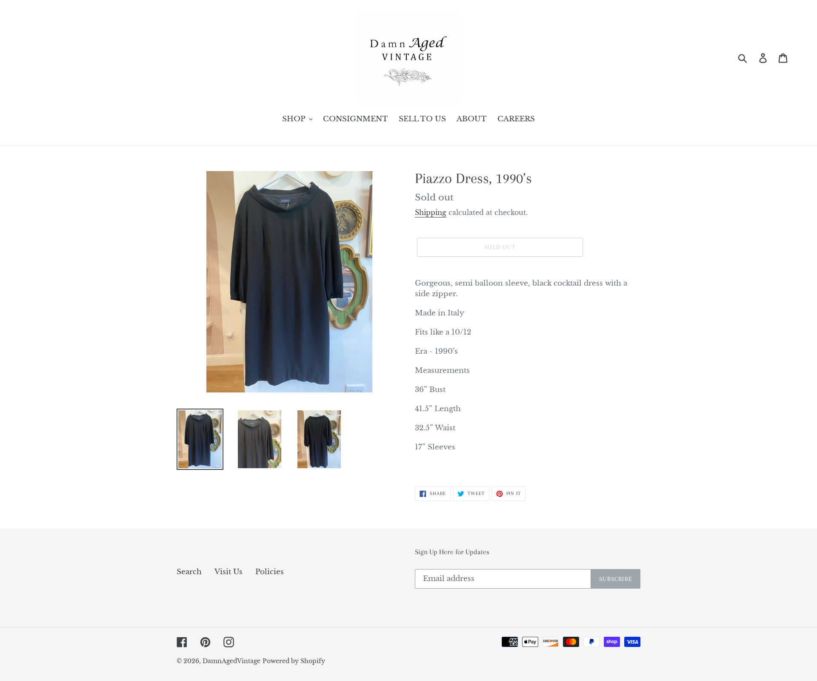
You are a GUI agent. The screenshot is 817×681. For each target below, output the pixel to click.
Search (189, 571)
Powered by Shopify (294, 661)
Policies (269, 571)
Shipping (430, 212)
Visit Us (228, 571)
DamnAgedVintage (231, 661)
